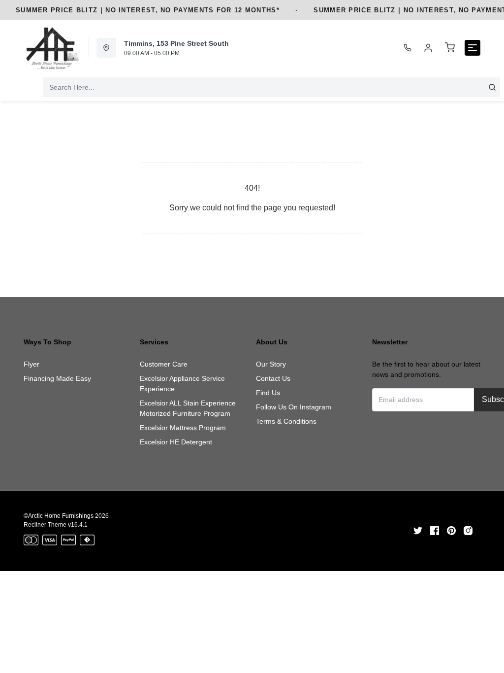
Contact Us (273, 378)
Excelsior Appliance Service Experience (182, 383)
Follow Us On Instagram (293, 407)
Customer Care (164, 364)
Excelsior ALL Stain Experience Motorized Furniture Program (188, 408)
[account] (428, 48)
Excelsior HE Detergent (176, 442)
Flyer (31, 364)
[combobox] (271, 87)
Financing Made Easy (57, 378)
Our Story (271, 364)
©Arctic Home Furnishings (59, 515)
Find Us (268, 393)
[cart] (450, 48)
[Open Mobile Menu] (472, 48)
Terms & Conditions (286, 421)
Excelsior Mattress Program (183, 428)
